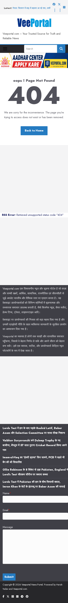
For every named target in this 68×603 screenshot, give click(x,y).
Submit (9, 577)
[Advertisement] (34, 179)
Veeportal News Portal (32, 584)
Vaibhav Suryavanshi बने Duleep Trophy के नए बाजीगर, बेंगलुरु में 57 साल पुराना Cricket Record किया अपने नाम (35, 445)
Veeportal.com (11, 289)
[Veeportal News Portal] (34, 55)
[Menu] (5, 48)
